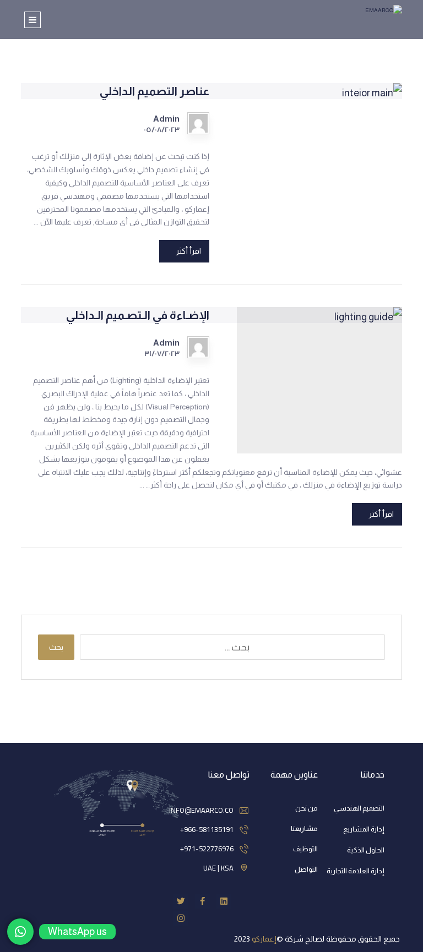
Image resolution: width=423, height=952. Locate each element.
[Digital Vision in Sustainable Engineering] (364, 16)
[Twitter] (180, 901)
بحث (56, 647)
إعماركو (264, 938)
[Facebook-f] (202, 901)
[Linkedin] (223, 901)
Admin (166, 119)
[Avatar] (198, 123)
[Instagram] (180, 918)
